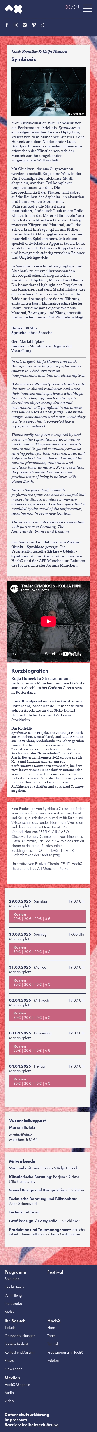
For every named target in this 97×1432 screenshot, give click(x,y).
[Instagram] (16, 25)
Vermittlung (13, 1295)
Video (9, 1400)
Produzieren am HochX (65, 1352)
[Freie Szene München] (43, 25)
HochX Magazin (17, 1384)
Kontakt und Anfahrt (20, 1352)
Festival (55, 1272)
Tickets (10, 1327)
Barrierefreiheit (16, 1343)
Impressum (16, 1420)
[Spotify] (25, 25)
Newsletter (13, 1368)
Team (51, 1335)
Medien (12, 1378)
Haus (51, 1327)
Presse (9, 1360)
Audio (9, 1392)
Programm (15, 1272)
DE (68, 7)
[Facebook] (7, 25)
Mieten (53, 1360)
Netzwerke (13, 1303)
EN (76, 7)
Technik (53, 1343)
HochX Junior (15, 1287)
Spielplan (12, 1278)
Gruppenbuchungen (20, 1335)
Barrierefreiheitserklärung (32, 1425)
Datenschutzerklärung (27, 1414)
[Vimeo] (34, 25)
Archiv (9, 1311)
